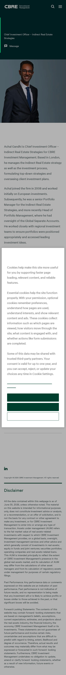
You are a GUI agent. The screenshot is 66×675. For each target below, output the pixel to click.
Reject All (33, 409)
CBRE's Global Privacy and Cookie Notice (29, 387)
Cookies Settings (33, 419)
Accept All (33, 400)
